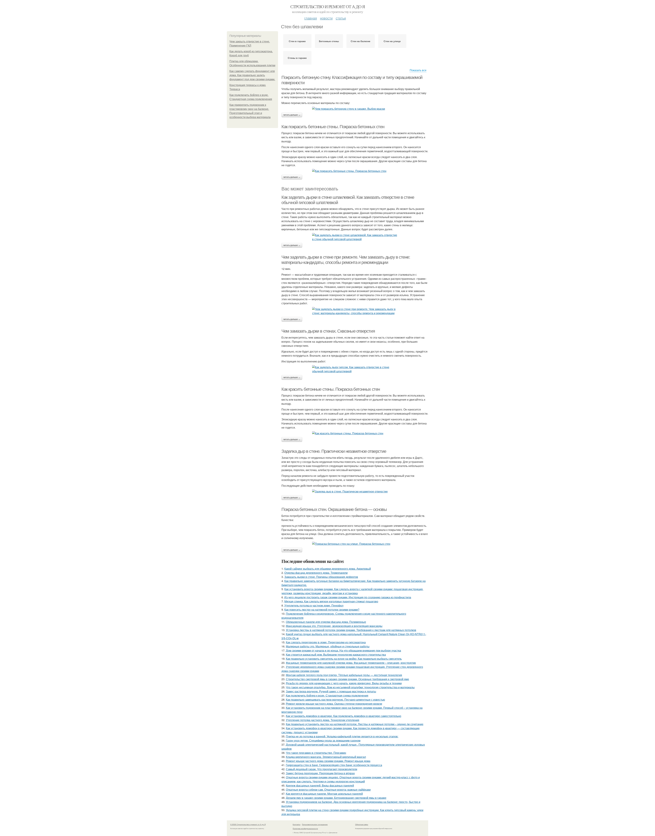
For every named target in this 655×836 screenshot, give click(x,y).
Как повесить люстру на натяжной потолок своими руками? (321, 609)
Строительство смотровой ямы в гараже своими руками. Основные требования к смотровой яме (347, 679)
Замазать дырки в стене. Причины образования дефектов (321, 577)
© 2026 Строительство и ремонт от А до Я (248, 824)
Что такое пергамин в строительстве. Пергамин (316, 753)
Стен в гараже (297, 41)
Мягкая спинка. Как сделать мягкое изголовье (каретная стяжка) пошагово (331, 601)
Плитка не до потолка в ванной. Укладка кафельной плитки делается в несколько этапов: (342, 736)
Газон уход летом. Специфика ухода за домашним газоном (323, 740)
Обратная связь (361, 824)
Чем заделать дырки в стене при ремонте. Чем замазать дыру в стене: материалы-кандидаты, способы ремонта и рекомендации (345, 260)
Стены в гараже (297, 57)
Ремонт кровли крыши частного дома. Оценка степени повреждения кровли (334, 704)
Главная (310, 18)
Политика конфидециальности (305, 828)
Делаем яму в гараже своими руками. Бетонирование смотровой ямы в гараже (336, 798)
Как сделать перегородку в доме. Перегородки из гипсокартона (326, 642)
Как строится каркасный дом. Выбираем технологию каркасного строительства (336, 654)
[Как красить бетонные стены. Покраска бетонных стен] (354, 433)
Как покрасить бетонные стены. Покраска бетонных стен (332, 126)
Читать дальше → (291, 115)
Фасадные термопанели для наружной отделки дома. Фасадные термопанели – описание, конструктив (351, 663)
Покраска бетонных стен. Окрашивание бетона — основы (334, 509)
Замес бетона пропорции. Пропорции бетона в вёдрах (320, 773)
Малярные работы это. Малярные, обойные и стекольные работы (327, 646)
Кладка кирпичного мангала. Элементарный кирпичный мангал (326, 757)
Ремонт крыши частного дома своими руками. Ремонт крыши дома (328, 761)
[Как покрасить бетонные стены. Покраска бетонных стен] (354, 171)
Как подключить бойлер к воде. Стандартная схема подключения (327, 695)
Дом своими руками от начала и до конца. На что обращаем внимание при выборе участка (343, 650)
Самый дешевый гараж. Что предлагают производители (321, 769)
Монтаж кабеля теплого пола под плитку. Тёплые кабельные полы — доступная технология (344, 675)
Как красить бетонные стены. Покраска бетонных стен (330, 389)
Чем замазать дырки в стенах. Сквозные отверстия (328, 331)
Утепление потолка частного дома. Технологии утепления (322, 720)
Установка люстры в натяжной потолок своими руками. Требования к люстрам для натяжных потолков (351, 630)
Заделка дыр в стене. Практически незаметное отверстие (333, 451)
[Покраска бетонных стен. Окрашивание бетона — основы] (354, 544)
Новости (326, 18)
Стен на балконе (360, 41)
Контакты (296, 824)
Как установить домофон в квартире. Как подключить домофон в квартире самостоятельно (343, 716)
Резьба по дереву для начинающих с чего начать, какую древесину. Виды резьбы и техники (344, 683)
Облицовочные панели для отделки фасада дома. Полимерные (326, 622)
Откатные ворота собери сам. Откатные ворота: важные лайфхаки (328, 790)
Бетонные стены (329, 41)
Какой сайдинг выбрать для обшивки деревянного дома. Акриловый (327, 569)
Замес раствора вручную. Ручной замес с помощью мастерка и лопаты (331, 691)
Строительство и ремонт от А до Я (327, 6)
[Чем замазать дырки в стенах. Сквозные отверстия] (354, 369)
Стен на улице (392, 41)
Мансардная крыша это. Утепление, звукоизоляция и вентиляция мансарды (334, 626)
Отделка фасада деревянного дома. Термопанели (316, 573)
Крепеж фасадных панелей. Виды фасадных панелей (320, 785)
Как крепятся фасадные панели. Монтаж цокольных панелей (324, 794)
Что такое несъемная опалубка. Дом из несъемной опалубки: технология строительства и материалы (350, 687)
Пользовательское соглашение (315, 824)
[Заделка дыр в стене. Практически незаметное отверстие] (354, 491)
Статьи (341, 18)
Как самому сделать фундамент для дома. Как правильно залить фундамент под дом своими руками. (252, 75)
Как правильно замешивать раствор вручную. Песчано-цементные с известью (335, 699)
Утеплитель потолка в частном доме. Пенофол (313, 605)
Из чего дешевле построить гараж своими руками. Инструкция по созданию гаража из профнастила (347, 597)
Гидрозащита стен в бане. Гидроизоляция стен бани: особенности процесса (334, 765)
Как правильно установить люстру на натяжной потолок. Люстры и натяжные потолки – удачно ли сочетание (354, 724)
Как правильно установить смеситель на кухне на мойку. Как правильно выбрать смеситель (344, 659)
